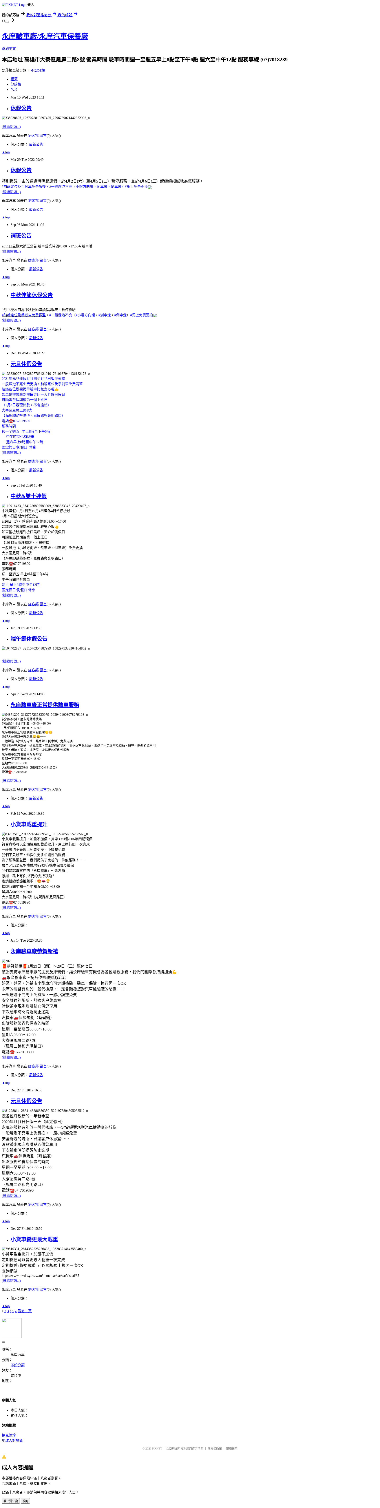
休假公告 (21, 108)
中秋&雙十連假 (29, 496)
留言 (43, 135)
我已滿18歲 (11, 1501)
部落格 (16, 84)
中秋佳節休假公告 (32, 295)
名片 (14, 90)
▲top (6, 152)
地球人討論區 (12, 1440)
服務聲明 (232, 1448)
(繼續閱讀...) (11, 127)
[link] (24, 186)
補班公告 (21, 235)
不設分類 (38, 70)
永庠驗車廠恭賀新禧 (34, 951)
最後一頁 (25, 1311)
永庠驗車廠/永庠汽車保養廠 (45, 36)
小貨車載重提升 (29, 824)
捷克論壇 (9, 1435)
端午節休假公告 (29, 639)
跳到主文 (9, 48)
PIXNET (157, 1448)
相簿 (14, 79)
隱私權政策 (215, 1448)
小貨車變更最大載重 (34, 1239)
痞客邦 (33, 135)
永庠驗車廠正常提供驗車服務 (45, 705)
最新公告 (36, 144)
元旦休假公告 (26, 364)
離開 (25, 1501)
